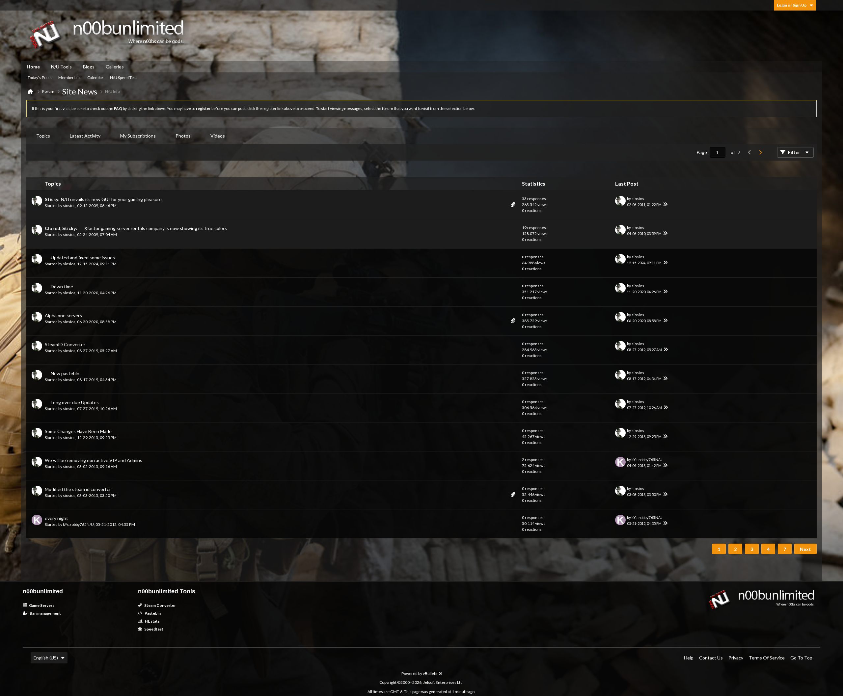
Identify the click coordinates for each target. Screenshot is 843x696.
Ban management (45, 613)
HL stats (152, 621)
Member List (69, 77)
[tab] (43, 136)
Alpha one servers (63, 315)
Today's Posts (40, 77)
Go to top (801, 657)
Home (33, 66)
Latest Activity (85, 136)
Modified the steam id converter (78, 489)
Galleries (115, 66)
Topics (43, 136)
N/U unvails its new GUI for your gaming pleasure (111, 199)
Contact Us (711, 657)
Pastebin (152, 613)
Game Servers (41, 605)
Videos (217, 136)
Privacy (735, 657)
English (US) (46, 657)
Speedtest (153, 629)
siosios (69, 205)
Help (688, 657)
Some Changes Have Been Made (78, 431)
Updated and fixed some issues (83, 257)
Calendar (95, 77)
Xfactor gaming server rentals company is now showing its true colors (155, 228)
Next (805, 549)
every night (56, 518)
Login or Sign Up (791, 5)
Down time (62, 286)
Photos (183, 136)
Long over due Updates (75, 402)
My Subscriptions (138, 136)
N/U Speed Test (123, 77)
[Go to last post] (665, 205)
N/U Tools (61, 66)
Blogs (89, 66)
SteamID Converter (65, 344)
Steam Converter (160, 605)
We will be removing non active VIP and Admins (93, 460)
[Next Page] (760, 152)
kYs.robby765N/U (647, 459)
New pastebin (65, 373)
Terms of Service (767, 657)
